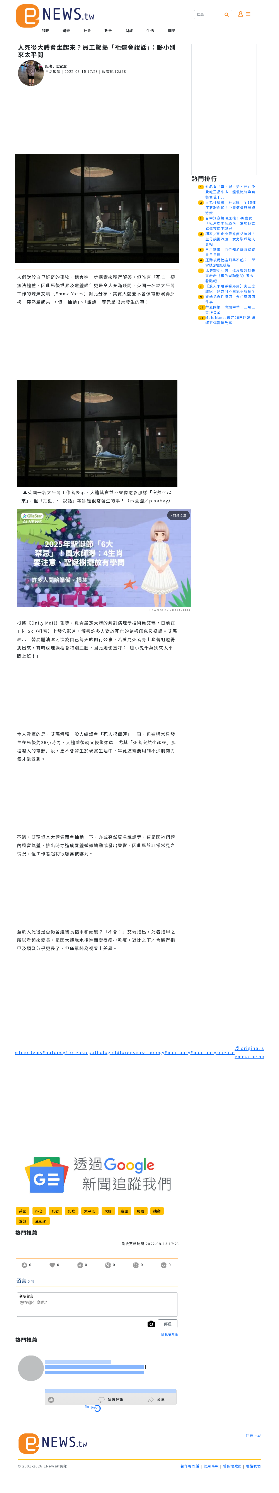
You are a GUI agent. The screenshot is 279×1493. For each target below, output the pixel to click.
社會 (87, 30)
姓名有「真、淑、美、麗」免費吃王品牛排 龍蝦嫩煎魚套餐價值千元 (230, 192)
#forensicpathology (141, 1052)
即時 (45, 30)
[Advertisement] (97, 120)
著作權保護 (190, 1466)
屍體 (141, 1211)
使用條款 (211, 1466)
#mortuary (178, 1052)
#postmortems (25, 1052)
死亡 (71, 1211)
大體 (108, 1211)
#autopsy (54, 1052)
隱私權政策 (169, 1334)
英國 (23, 1211)
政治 (108, 30)
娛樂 (66, 30)
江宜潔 (61, 66)
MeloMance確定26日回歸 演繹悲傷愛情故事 (230, 320)
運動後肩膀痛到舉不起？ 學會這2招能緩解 (230, 262)
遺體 (124, 1211)
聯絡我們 (253, 1466)
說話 (23, 1221)
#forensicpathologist (91, 1052)
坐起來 (41, 1221)
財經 (129, 30)
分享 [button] (160, 1399)
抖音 (39, 1211)
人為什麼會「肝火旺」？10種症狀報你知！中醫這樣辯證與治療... (230, 207)
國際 (171, 30)
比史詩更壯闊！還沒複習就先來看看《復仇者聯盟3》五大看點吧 (230, 275)
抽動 (157, 1211)
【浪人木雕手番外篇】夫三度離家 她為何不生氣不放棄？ (230, 288)
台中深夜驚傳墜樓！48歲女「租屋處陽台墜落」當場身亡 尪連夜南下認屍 (232, 223)
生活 (150, 30)
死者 (55, 1211)
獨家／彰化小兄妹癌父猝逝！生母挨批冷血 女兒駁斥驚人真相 (230, 239)
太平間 (90, 1211)
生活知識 (52, 71)
